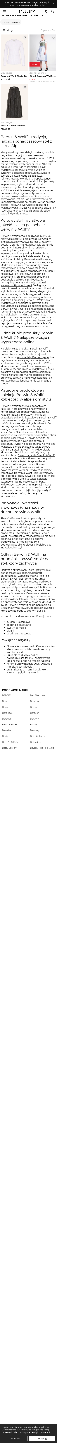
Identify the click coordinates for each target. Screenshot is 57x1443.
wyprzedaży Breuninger (31, 357)
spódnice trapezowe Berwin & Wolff (26, 471)
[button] (27, 3)
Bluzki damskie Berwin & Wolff (36, 455)
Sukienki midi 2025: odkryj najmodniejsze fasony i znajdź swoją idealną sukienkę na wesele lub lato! (28, 658)
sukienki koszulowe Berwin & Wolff (23, 284)
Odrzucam (15, 1438)
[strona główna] (27, 12)
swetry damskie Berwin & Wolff (25, 448)
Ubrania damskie (11, 22)
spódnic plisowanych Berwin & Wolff (23, 438)
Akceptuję (42, 1438)
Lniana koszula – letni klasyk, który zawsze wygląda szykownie (27, 671)
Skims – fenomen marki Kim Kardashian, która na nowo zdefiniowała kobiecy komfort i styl (31, 649)
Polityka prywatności (41, 1432)
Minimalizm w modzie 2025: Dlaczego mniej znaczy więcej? (29, 665)
